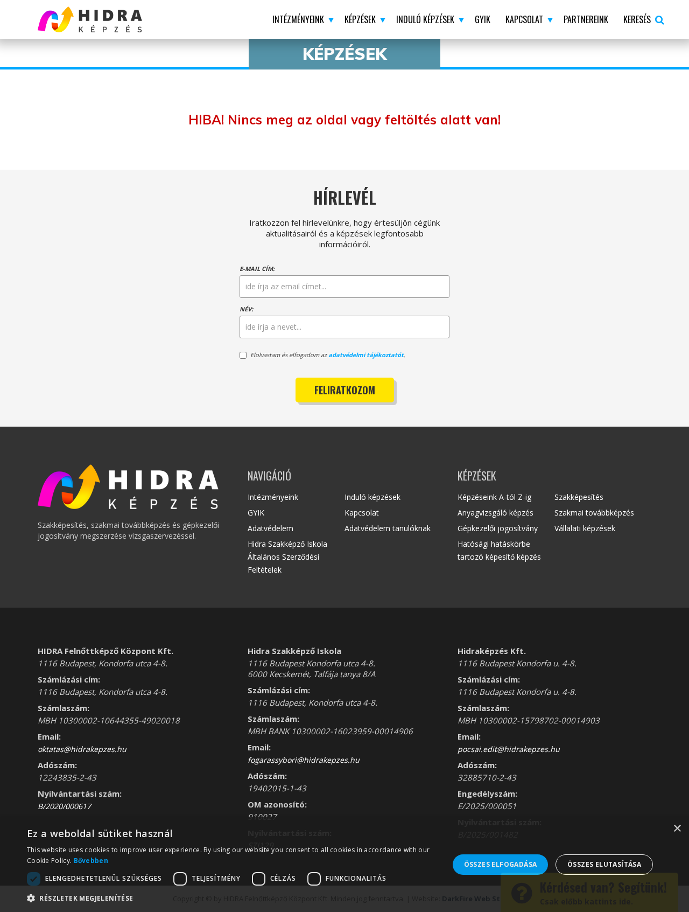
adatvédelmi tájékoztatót (366, 355)
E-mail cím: (257, 268)
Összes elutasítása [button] (604, 864)
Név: (246, 309)
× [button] (677, 829)
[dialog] (344, 864)
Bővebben (91, 860)
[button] (301, 19)
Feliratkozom (344, 390)
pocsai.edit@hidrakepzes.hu (509, 749)
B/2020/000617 (64, 806)
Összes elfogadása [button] (500, 864)
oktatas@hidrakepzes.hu (82, 749)
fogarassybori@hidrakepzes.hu (304, 760)
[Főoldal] (112, 19)
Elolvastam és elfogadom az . (327, 355)
